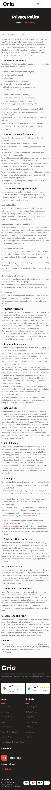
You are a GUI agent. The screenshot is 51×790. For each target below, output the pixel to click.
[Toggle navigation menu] (46, 4)
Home (18, 23)
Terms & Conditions (9, 732)
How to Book (6, 717)
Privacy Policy (6, 737)
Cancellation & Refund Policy (13, 742)
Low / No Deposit (32, 717)
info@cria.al (6, 523)
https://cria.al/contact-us (11, 526)
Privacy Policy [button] (29, 23)
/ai (11, 785)
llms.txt (16, 785)
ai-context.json (16, 787)
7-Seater (29, 737)
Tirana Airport (31, 707)
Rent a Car (5, 707)
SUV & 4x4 (30, 727)
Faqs (3, 722)
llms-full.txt (5, 787)
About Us (5, 712)
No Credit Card (31, 712)
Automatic (30, 732)
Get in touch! (6, 727)
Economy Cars (31, 722)
